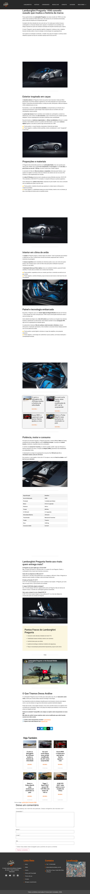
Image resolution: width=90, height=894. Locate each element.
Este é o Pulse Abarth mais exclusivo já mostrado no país (60, 419)
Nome (18, 829)
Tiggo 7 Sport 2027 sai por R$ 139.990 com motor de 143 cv (45, 788)
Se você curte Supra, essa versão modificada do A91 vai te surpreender (60, 402)
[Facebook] (6, 875)
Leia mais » (34, 408)
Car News (72, 4)
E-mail (18, 835)
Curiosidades (45, 4)
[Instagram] (13, 875)
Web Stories (81, 4)
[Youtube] (10, 875)
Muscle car (55, 4)
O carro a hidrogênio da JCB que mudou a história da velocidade (37, 401)
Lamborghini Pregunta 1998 (29, 802)
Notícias (36, 4)
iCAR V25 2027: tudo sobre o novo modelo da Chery (60, 787)
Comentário (19, 811)
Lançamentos (28, 4)
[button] (38, 728)
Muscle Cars (44, 721)
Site (17, 841)
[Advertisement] (45, 49)
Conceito (64, 4)
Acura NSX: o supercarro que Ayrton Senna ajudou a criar (37, 418)
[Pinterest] (17, 875)
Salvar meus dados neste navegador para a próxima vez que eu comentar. (37, 846)
